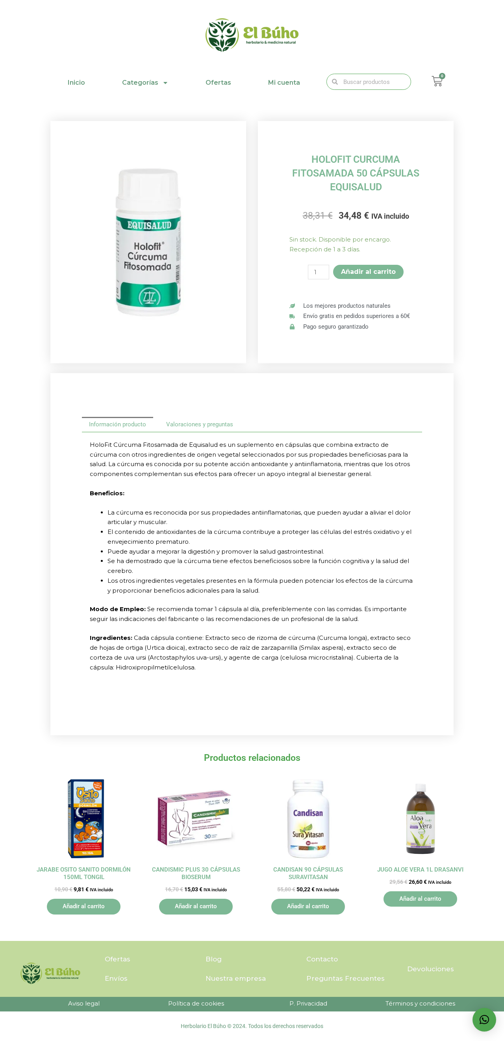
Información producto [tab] (117, 424)
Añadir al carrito (368, 271)
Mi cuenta (284, 82)
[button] (484, 1020)
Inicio (76, 82)
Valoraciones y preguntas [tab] (199, 424)
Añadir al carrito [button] (84, 906)
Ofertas (218, 82)
